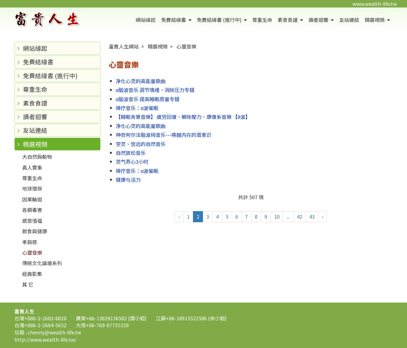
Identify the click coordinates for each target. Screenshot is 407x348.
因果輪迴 (32, 199)
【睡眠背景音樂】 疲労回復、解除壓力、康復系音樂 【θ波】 (183, 116)
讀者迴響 (318, 19)
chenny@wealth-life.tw (54, 332)
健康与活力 (128, 179)
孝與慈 (29, 241)
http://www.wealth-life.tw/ (45, 339)
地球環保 (32, 188)
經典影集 (32, 273)
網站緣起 (146, 19)
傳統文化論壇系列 (42, 263)
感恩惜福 (32, 220)
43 (312, 216)
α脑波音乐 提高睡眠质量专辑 (147, 99)
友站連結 (349, 19)
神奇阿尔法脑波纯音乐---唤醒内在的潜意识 (163, 134)
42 (299, 216)
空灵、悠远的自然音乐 (141, 143)
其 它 (27, 284)
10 (277, 216)
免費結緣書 (174, 19)
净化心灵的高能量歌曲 (141, 81)
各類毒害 (32, 209)
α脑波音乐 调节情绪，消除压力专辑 (155, 89)
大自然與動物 (37, 156)
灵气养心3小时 (132, 161)
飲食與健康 (34, 231)
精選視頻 (375, 19)
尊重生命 (262, 19)
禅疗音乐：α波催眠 (137, 107)
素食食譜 (288, 19)
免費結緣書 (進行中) (220, 19)
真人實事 (32, 167)
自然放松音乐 (131, 152)
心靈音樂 (32, 252)
